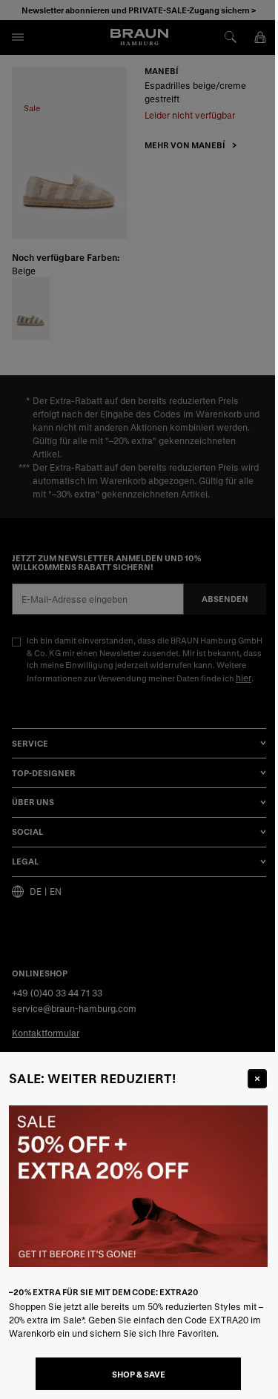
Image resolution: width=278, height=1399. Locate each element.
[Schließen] (257, 1079)
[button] (139, 699)
